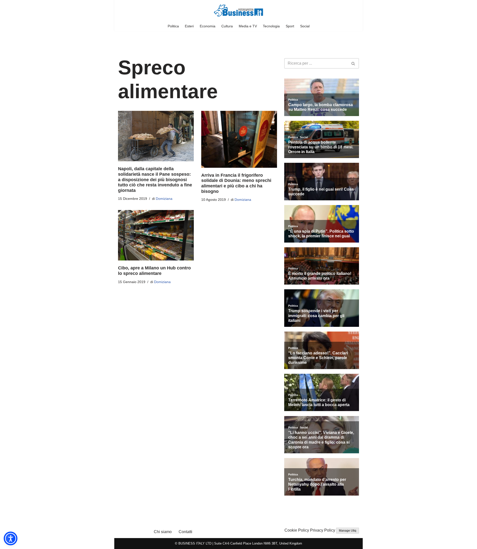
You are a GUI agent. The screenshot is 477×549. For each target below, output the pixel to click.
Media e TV (248, 26)
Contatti (185, 532)
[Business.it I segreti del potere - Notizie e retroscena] (238, 10)
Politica (173, 26)
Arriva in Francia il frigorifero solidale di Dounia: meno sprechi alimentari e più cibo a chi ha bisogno (236, 183)
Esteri (189, 26)
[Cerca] (353, 63)
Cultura (227, 26)
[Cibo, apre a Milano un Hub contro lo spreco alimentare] (156, 235)
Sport (290, 26)
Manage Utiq (347, 530)
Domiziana (164, 199)
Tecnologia (271, 26)
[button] (10, 538)
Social (305, 26)
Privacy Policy (322, 530)
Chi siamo (163, 532)
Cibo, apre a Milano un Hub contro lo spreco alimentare (154, 270)
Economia (207, 26)
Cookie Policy (296, 530)
